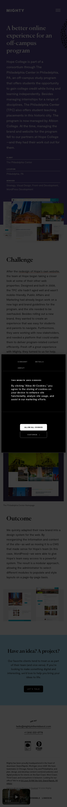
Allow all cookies (33, 427)
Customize (32, 435)
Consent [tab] (22, 362)
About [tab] (21, 368)
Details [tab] (39, 362)
